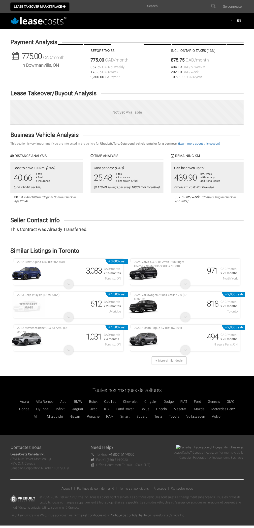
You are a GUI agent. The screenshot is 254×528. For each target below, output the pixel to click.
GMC (230, 402)
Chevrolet (130, 402)
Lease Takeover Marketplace (38, 6)
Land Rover (125, 409)
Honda (24, 409)
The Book (71, 37)
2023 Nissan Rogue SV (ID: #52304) (158, 328)
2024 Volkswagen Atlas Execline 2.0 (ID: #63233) (160, 297)
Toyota (174, 416)
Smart (125, 416)
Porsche (93, 416)
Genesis (214, 402)
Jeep (93, 409)
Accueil (67, 488)
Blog (235, 37)
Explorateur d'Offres (198, 37)
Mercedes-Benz (223, 409)
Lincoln (161, 409)
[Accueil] (40, 21)
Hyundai (42, 409)
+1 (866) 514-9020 (121, 454)
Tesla (158, 416)
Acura (24, 402)
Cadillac (110, 402)
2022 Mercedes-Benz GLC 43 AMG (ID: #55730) (42, 330)
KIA (107, 409)
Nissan (74, 416)
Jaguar (77, 409)
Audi (63, 402)
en (239, 20)
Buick (93, 402)
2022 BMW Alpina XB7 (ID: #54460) (41, 262)
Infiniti (60, 409)
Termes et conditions (134, 488)
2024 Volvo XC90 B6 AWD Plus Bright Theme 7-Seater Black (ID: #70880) (159, 264)
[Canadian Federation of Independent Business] (210, 447)
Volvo (216, 416)
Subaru (142, 416)
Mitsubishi (55, 416)
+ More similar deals (169, 360)
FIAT (183, 402)
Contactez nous (182, 488)
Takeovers (126, 37)
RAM (110, 416)
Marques (156, 37)
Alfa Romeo (45, 402)
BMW (78, 402)
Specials (96, 37)
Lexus (144, 409)
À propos (160, 488)
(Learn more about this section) (199, 143)
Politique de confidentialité (95, 488)
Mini (37, 416)
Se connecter (233, 6)
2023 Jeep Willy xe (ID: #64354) (38, 295)
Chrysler (150, 402)
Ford (197, 402)
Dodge (169, 402)
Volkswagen (195, 416)
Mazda (199, 409)
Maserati (180, 409)
